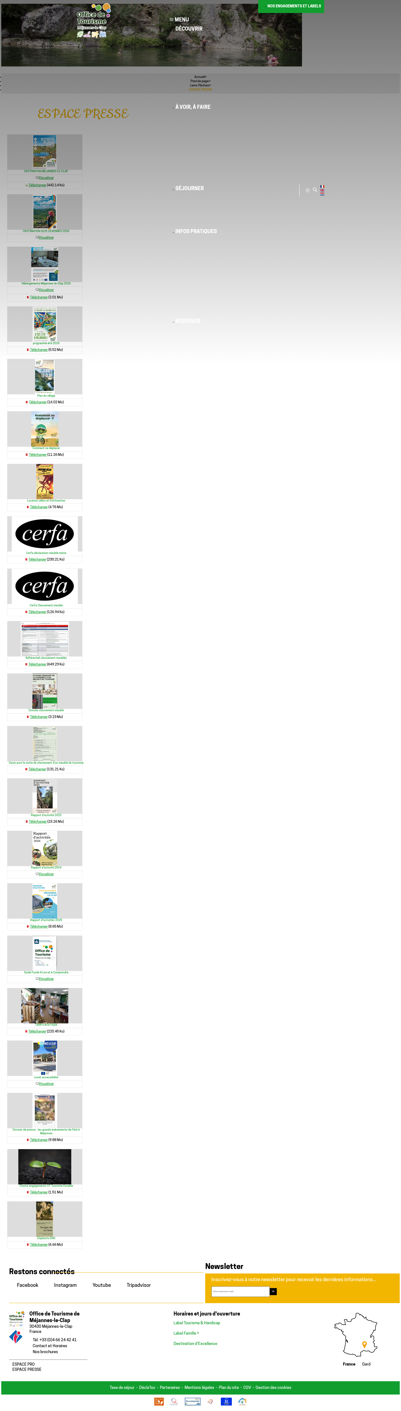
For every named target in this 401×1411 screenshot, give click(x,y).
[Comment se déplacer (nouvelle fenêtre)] (44, 429)
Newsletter (224, 1267)
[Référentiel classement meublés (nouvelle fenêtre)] (44, 639)
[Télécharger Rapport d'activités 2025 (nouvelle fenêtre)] (28, 927)
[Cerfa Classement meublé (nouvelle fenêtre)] (44, 586)
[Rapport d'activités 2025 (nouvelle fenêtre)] (44, 901)
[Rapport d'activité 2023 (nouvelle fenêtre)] (44, 796)
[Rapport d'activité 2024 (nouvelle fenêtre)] (44, 848)
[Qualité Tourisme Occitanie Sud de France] (211, 1405)
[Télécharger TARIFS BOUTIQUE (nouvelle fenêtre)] (26, 1031)
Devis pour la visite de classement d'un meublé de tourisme (46, 763)
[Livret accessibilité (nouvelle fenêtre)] (44, 1058)
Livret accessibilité (46, 1077)
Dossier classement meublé (46, 710)
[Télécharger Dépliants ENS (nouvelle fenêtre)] (28, 1245)
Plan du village (46, 396)
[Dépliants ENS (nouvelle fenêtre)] (44, 1219)
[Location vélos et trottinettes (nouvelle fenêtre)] (44, 481)
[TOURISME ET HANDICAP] (226, 1405)
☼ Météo (307, 190)
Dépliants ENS (46, 1238)
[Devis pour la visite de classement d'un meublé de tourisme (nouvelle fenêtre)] (44, 743)
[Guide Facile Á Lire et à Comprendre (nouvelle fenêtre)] (44, 953)
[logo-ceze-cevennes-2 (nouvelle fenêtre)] (159, 1405)
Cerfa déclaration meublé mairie (46, 553)
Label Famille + (187, 1334)
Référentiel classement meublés (46, 658)
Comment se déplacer (46, 448)
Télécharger (38, 402)
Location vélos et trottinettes (46, 501)
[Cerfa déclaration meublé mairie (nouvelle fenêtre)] (44, 534)
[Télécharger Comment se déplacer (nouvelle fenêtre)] (27, 455)
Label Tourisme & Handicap (197, 1323)
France (349, 1364)
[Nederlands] (322, 194)
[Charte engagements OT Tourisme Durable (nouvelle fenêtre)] (44, 1166)
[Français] (322, 187)
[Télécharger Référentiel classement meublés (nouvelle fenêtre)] (26, 664)
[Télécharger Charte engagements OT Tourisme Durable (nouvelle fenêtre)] (28, 1192)
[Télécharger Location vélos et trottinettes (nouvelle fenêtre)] (28, 507)
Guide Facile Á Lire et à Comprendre (46, 972)
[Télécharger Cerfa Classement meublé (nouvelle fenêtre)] (26, 612)
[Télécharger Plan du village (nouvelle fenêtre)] (27, 402)
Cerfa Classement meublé (46, 605)
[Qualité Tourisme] (174, 1405)
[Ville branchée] (192, 1405)
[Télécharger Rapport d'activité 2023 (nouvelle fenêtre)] (27, 822)
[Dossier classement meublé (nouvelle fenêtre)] (44, 691)
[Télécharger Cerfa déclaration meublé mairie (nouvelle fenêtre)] (26, 559)
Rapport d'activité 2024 (46, 867)
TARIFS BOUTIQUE (46, 1025)
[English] (322, 191)
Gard (366, 1364)
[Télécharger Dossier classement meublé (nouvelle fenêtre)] (28, 717)
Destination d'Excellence (195, 1344)
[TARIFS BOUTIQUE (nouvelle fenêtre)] (44, 1005)
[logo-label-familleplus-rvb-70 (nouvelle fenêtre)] (242, 1405)
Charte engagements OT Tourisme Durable (46, 1186)
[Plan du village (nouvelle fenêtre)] (44, 376)
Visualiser (46, 874)
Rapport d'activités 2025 (46, 920)
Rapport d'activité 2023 (46, 815)
